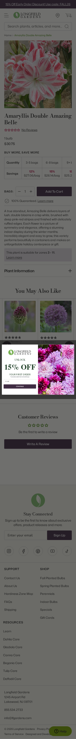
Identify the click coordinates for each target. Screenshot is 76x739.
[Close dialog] (71, 346)
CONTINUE (20, 386)
